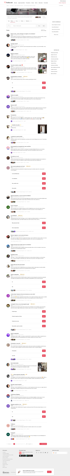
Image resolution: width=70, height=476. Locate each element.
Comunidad (46, 2)
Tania (11, 236)
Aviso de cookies (5, 457)
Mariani (12, 425)
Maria (11, 385)
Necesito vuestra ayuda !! (16, 384)
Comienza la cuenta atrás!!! (16, 136)
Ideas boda (41, 2)
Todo (9, 21)
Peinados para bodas (54, 52)
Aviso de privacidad (6, 456)
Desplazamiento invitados (16, 76)
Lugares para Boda (21, 2)
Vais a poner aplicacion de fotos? (18, 166)
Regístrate (64, 2)
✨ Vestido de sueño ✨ (16, 125)
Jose (11, 295)
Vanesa (12, 334)
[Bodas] (8, 3)
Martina (12, 265)
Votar (44, 82)
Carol (11, 305)
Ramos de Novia (53, 73)
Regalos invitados (14, 53)
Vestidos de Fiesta (54, 71)
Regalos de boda (54, 61)
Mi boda (15, 2)
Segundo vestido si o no (16, 404)
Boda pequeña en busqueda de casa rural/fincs (21, 146)
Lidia (11, 216)
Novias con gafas (14, 95)
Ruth (11, 96)
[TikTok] (47, 452)
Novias (33, 2)
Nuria (11, 275)
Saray (12, 137)
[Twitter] (39, 452)
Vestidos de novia (54, 56)
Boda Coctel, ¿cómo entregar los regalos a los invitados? (23, 33)
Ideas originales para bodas (55, 67)
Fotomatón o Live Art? (15, 343)
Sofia (11, 255)
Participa (49, 471)
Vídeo (44, 25)
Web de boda (5, 467)
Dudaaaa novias (14, 254)
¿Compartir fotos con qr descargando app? (20, 304)
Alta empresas (5, 463)
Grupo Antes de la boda (56, 29)
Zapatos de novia (54, 54)
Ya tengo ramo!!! (14, 43)
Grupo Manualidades (55, 31)
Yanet (12, 364)
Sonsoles (12, 375)
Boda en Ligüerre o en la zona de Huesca (19, 235)
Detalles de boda (54, 69)
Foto (39, 25)
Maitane (12, 66)
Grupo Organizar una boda (19, 5)
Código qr (13, 424)
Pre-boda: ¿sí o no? (15, 156)
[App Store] (22, 456)
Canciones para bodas (54, 58)
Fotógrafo (13, 432)
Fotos (17, 21)
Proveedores (28, 2)
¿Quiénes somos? (5, 464)
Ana (11, 116)
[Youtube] (45, 452)
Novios (36, 2)
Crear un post (43, 443)
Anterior (9, 443)
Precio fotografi (14, 205)
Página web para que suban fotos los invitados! (21, 244)
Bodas (8, 5)
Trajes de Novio (53, 63)
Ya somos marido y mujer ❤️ (17, 65)
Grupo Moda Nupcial (55, 27)
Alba (11, 106)
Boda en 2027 (14, 105)
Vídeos (22, 21)
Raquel (12, 35)
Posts (12, 21)
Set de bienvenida (14, 363)
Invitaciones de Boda (54, 65)
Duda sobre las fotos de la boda (18, 264)
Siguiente (30, 443)
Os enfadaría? (14, 215)
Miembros (27, 21)
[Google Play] (29, 456)
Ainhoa (12, 77)
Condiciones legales (6, 453)
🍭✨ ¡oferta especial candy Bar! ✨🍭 (19, 374)
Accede (60, 2)
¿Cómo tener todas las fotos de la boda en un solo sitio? (23, 294)
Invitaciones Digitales (15, 394)
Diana (12, 167)
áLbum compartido (15, 274)
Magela (12, 147)
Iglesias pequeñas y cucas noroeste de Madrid (21, 195)
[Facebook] (36, 452)
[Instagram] (43, 452)
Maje (11, 157)
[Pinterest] (41, 452)
